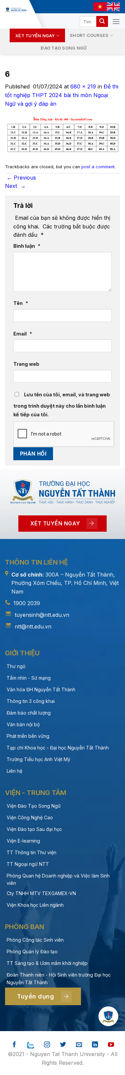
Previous (21, 177)
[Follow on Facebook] (14, 1044)
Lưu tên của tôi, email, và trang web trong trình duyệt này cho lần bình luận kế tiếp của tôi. (61, 404)
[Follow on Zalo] (30, 1044)
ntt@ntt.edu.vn (33, 626)
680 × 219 (83, 86)
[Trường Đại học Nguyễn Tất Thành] (16, 9)
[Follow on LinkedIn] (95, 1044)
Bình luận (26, 246)
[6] (62, 134)
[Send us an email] (79, 1044)
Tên (20, 303)
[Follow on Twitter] (63, 1044)
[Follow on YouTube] (111, 1044)
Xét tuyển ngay (35, 35)
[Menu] (116, 21)
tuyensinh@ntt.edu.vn (42, 614)
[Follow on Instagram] (47, 1044)
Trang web (26, 364)
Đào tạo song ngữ (63, 48)
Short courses (89, 35)
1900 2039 (26, 603)
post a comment (98, 166)
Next (15, 186)
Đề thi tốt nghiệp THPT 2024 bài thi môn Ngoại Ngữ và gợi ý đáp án (61, 95)
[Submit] (102, 21)
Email (22, 333)
